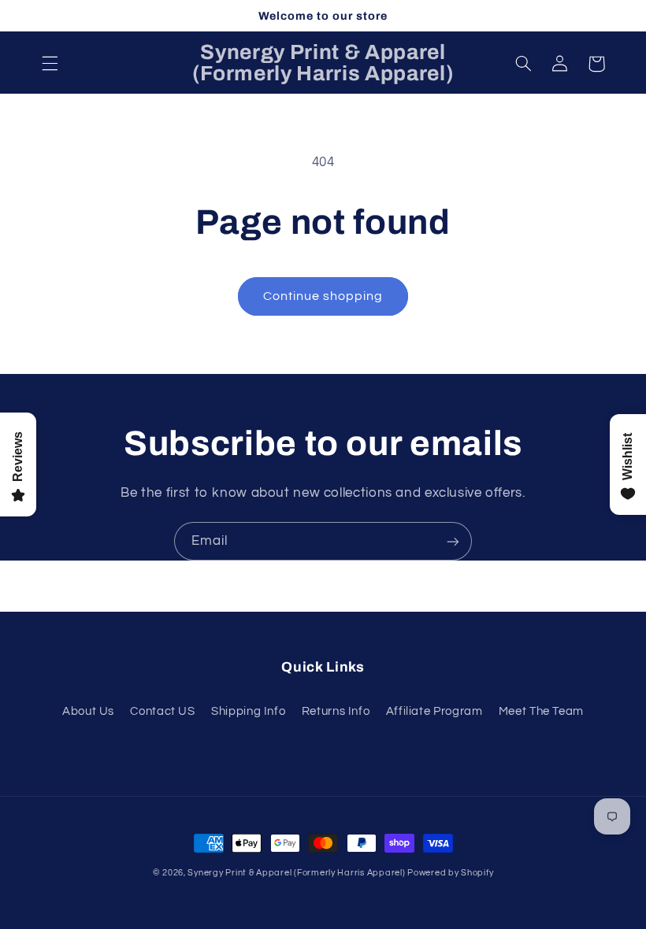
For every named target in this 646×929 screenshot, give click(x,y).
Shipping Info (248, 711)
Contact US (162, 711)
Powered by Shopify (450, 872)
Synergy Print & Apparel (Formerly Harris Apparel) (297, 872)
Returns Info (336, 711)
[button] (50, 64)
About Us (88, 711)
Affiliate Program (434, 711)
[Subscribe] (453, 541)
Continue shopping (323, 296)
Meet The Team (541, 711)
